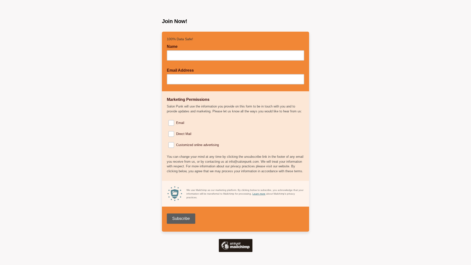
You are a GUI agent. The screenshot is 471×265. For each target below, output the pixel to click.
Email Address (182, 70)
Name (172, 46)
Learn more (258, 193)
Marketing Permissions (189, 99)
